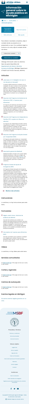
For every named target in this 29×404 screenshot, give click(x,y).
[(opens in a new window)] (14, 313)
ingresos (21, 156)
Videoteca (14, 361)
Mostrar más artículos (12, 191)
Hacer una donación (14, 375)
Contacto (15, 367)
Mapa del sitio (14, 353)
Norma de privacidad (14, 336)
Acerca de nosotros (14, 338)
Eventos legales (14, 364)
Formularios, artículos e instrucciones (8, 30)
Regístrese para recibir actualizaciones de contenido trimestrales (14, 382)
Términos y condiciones (14, 333)
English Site (14, 347)
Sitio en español (14, 350)
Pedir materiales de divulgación (14, 378)
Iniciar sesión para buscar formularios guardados (14, 358)
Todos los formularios (14, 355)
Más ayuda (21, 35)
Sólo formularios (21, 29)
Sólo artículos (8, 35)
